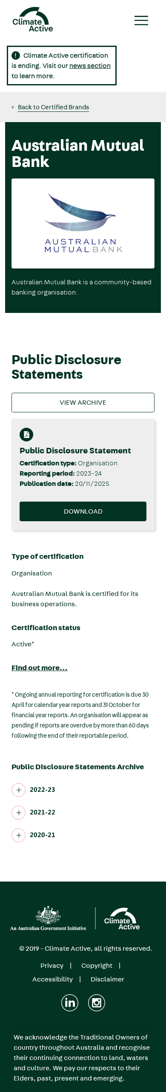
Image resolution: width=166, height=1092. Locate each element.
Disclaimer (107, 979)
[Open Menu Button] (142, 21)
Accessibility (52, 979)
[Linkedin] (69, 1002)
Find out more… (39, 668)
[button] (50, 107)
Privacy (51, 965)
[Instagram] (96, 1002)
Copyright (96, 965)
